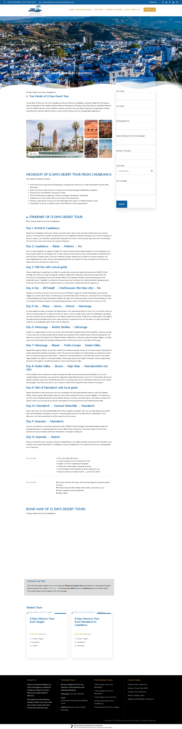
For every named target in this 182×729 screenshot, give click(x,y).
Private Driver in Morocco (137, 684)
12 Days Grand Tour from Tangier (106, 707)
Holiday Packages (83, 10)
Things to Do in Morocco (137, 692)
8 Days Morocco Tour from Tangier (42, 620)
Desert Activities (114, 10)
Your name (120, 91)
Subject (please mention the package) (130, 136)
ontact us (52, 588)
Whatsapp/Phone (122, 121)
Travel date (120, 166)
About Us (135, 10)
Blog (127, 10)
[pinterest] (169, 2)
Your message (121, 181)
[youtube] (173, 2)
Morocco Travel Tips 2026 (138, 688)
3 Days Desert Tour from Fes (105, 697)
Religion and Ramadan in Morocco (141, 699)
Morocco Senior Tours (136, 695)
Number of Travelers (123, 151)
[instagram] (177, 2)
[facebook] (162, 2)
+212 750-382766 (77, 694)
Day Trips (99, 10)
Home (71, 10)
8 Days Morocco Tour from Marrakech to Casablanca (87, 622)
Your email (120, 106)
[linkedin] (166, 2)
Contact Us (149, 9)
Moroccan (79, 588)
